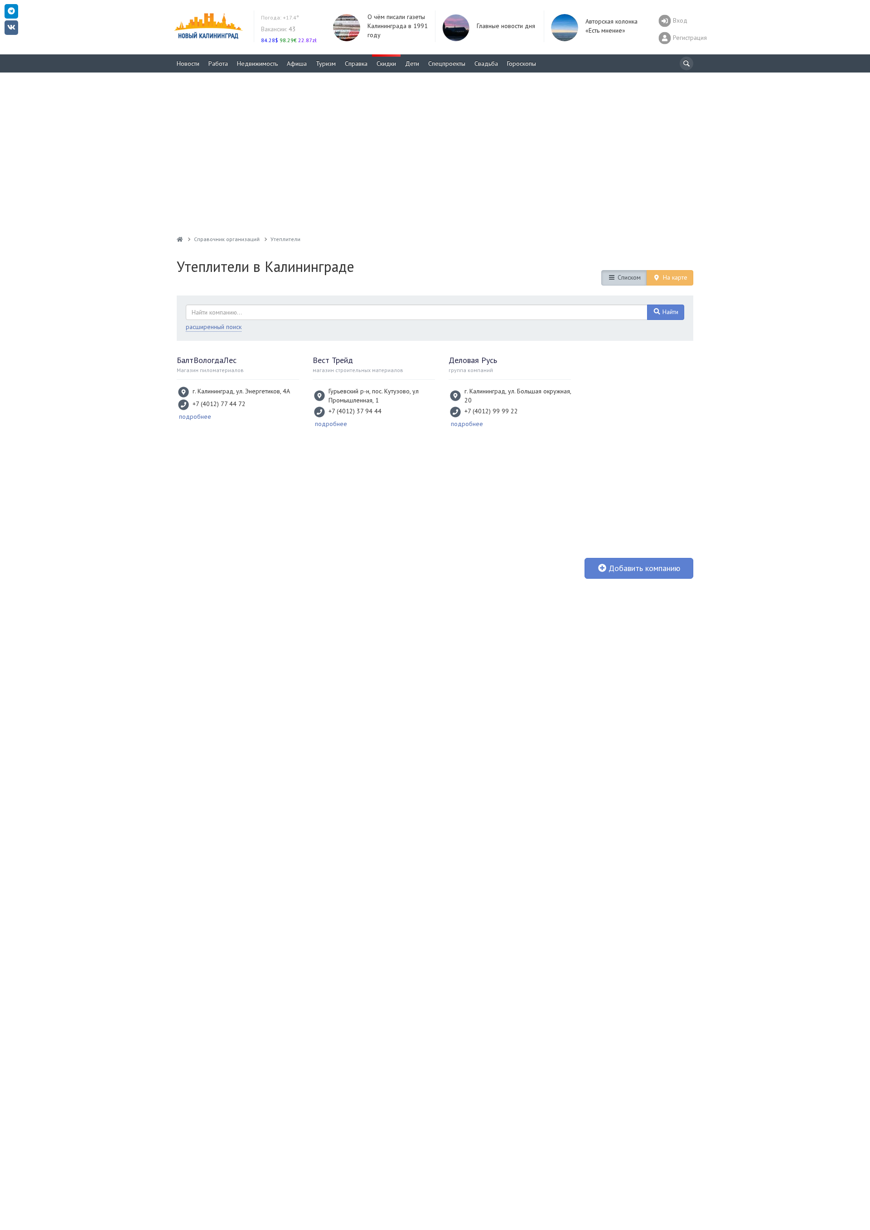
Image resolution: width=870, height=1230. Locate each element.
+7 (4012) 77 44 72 (219, 404)
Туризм (326, 63)
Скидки (386, 63)
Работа (218, 63)
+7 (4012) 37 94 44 (355, 411)
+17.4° (280, 17)
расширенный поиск (214, 327)
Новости (188, 63)
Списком (628, 277)
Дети (412, 63)
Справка (356, 63)
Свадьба (486, 63)
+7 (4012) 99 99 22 (491, 411)
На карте (674, 277)
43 (278, 29)
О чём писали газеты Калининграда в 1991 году (397, 26)
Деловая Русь (473, 360)
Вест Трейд (333, 360)
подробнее (195, 416)
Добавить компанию (643, 568)
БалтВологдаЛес (207, 360)
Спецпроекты (446, 63)
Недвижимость (257, 63)
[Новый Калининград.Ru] (180, 239)
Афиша (297, 63)
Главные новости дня (506, 26)
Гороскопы (521, 63)
